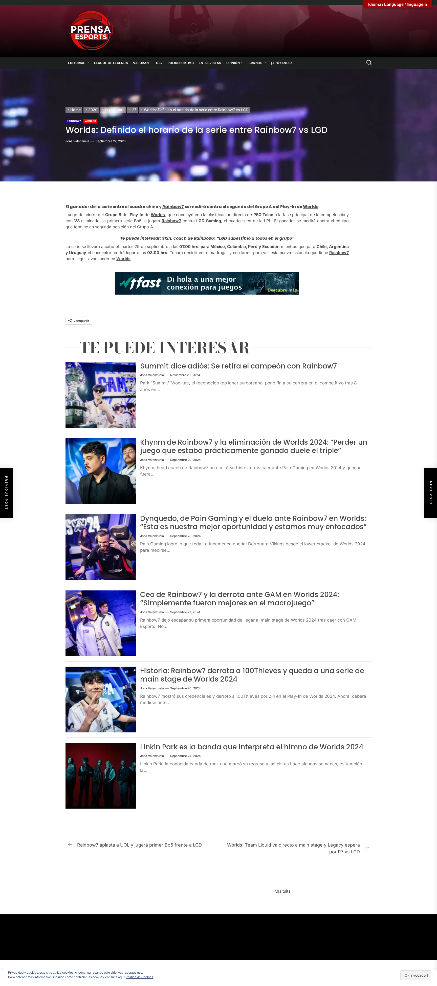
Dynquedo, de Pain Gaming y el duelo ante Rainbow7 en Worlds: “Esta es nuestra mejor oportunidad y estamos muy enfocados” (253, 522)
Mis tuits (282, 891)
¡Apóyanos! (281, 63)
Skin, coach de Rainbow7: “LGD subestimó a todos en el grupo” (228, 238)
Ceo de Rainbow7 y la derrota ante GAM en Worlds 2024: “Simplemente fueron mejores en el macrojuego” (239, 599)
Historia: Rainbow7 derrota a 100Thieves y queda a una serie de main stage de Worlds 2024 (252, 675)
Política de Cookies (139, 977)
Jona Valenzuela (77, 141)
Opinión (233, 63)
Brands (255, 63)
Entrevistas (210, 63)
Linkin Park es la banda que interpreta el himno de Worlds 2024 (251, 747)
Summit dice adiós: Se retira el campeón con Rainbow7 (238, 366)
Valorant (142, 63)
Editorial (76, 63)
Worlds (90, 120)
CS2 (159, 63)
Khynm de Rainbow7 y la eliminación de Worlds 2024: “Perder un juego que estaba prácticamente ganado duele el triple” (253, 446)
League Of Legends (111, 63)
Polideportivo (181, 63)
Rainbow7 (74, 120)
